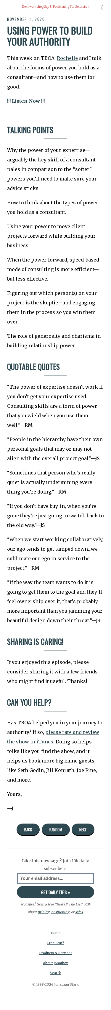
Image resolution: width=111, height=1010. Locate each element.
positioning (60, 912)
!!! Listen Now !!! (26, 101)
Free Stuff (55, 943)
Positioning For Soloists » (71, 7)
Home (56, 933)
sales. (79, 912)
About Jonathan (55, 963)
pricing (43, 912)
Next (83, 829)
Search (55, 973)
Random (55, 829)
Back (28, 829)
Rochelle (67, 58)
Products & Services (55, 953)
